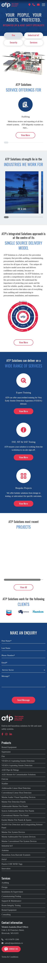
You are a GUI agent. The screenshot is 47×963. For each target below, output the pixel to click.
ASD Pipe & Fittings (10, 770)
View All (23, 587)
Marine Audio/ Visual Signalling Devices (18, 797)
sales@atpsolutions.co (13, 943)
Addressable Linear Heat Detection (16, 788)
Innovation (6, 868)
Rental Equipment (9, 747)
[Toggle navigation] (43, 4)
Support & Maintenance (11, 901)
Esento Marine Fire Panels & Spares (16, 820)
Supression (6, 752)
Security (13, 42)
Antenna (5, 850)
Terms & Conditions (10, 957)
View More (25, 135)
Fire (13, 35)
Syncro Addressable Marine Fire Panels (18, 811)
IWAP (4, 859)
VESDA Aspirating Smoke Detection (17, 765)
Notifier (5, 784)
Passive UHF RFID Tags (12, 864)
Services (33, 42)
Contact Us (13, 948)
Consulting (6, 914)
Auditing (5, 883)
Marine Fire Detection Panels (14, 802)
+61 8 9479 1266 (11, 939)
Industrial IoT (33, 35)
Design (4, 887)
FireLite (5, 779)
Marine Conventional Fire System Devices (19, 841)
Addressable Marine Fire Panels (15, 806)
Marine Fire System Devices (13, 832)
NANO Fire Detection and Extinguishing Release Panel (22, 826)
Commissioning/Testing (11, 896)
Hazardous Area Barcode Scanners (16, 855)
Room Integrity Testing (11, 905)
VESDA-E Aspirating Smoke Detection (18, 761)
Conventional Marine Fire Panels (15, 815)
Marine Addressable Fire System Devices (19, 837)
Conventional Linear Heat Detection (16, 793)
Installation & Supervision (12, 892)
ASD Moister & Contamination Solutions (19, 774)
